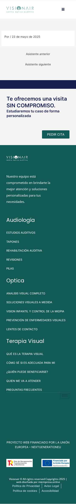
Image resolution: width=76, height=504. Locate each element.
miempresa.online (49, 482)
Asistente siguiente (38, 64)
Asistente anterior (38, 54)
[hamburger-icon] (63, 9)
